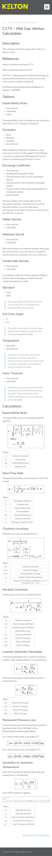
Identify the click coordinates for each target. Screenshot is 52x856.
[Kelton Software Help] (15, 6)
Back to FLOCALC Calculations (36, 835)
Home (4, 22)
